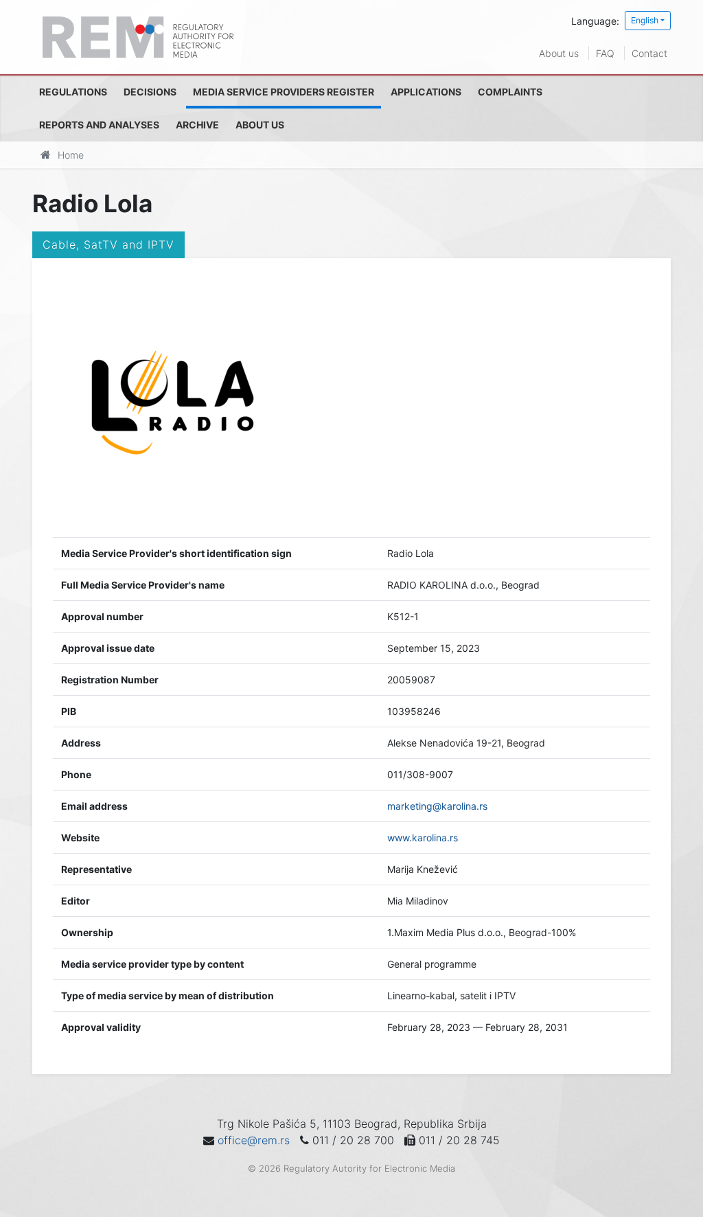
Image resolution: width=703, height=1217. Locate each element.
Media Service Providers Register (283, 92)
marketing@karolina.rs (437, 806)
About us (559, 53)
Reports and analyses (99, 124)
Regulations (73, 92)
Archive (197, 124)
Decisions (150, 92)
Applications (426, 92)
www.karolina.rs (422, 837)
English (644, 20)
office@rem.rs (254, 1140)
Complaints (510, 92)
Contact (649, 53)
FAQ (605, 53)
